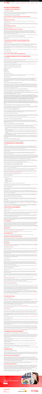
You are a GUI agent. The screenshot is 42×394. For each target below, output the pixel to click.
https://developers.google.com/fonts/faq (22, 306)
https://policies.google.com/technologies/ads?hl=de (10, 282)
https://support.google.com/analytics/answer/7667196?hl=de (11, 245)
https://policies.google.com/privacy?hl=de (8, 307)
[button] (1, 392)
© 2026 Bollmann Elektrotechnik (34, 389)
